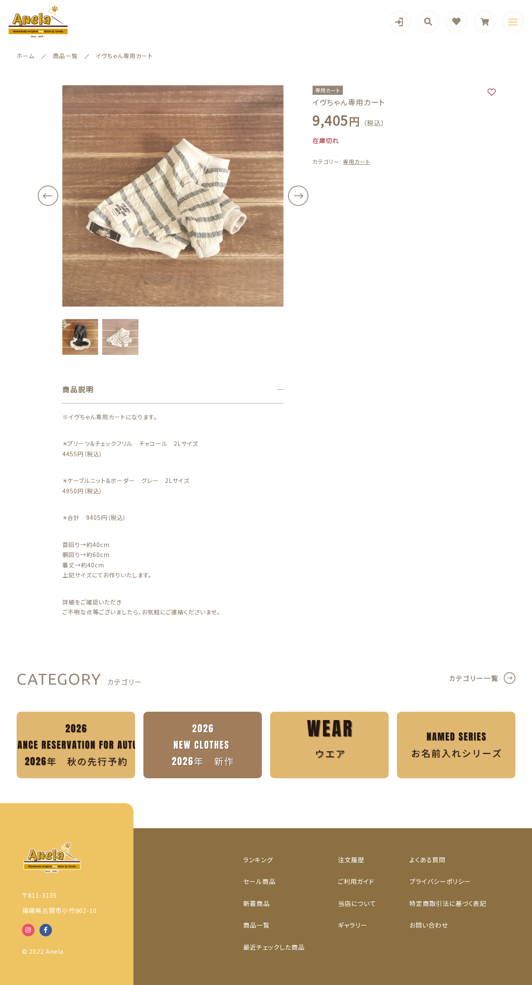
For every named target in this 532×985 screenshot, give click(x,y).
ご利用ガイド (356, 881)
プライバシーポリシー (440, 881)
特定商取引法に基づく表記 (447, 903)
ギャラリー (352, 925)
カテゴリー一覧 (474, 678)
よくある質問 (427, 859)
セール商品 (259, 881)
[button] (47, 196)
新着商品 (256, 903)
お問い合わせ (428, 925)
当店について (357, 903)
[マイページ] (400, 21)
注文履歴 (351, 859)
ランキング (258, 859)
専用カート (356, 162)
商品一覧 (256, 925)
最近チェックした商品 (274, 947)
